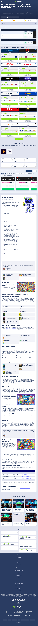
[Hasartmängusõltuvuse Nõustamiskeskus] (19, 612)
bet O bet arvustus (10, 89)
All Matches (3, 173)
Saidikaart (19, 590)
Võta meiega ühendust (19, 588)
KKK (19, 577)
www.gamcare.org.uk (25, 474)
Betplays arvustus (28, 135)
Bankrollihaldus (19, 575)
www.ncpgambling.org (25, 476)
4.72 (24, 185)
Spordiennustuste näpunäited (19, 572)
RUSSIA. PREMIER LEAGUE (20, 173)
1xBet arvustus (10, 60)
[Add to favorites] (2, 35)
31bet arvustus (10, 120)
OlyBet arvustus (9, 74)
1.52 (12, 186)
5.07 (36, 185)
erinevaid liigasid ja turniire (6, 301)
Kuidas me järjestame (19, 586)
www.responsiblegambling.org (26, 478)
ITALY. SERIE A (4, 175)
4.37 (9, 185)
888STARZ (4, 185)
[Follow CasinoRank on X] (18, 600)
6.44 (7, 185)
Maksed (18, 559)
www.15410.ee (24, 472)
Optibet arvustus (27, 74)
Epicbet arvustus (9, 105)
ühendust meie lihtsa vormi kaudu (25, 488)
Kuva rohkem (18, 139)
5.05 (21, 186)
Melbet (4, 186)
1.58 (12, 185)
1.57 (27, 186)
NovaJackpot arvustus (27, 89)
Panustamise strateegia (19, 570)
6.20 (7, 186)
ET (18, 602)
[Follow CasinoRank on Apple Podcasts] (24, 600)
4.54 (24, 186)
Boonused (19, 557)
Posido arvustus (27, 105)
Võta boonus (10, 103)
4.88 (36, 186)
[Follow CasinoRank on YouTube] (20, 600)
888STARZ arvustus (28, 60)
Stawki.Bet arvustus (28, 120)
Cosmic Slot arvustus (10, 135)
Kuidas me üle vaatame (19, 585)
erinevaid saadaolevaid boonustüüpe (11, 328)
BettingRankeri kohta (19, 583)
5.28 (21, 185)
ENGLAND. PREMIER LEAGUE (11, 173)
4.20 (9, 186)
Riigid (19, 560)
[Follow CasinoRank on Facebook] (13, 600)
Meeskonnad (19, 564)
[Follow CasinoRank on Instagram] (15, 600)
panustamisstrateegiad (9, 357)
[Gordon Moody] (29, 612)
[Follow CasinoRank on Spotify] (22, 600)
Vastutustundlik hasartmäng (19, 573)
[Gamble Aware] (14, 615)
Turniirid (18, 562)
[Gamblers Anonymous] (25, 615)
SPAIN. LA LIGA (9, 175)
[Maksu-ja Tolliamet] (9, 612)
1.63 (27, 185)
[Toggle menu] (2, 1)
